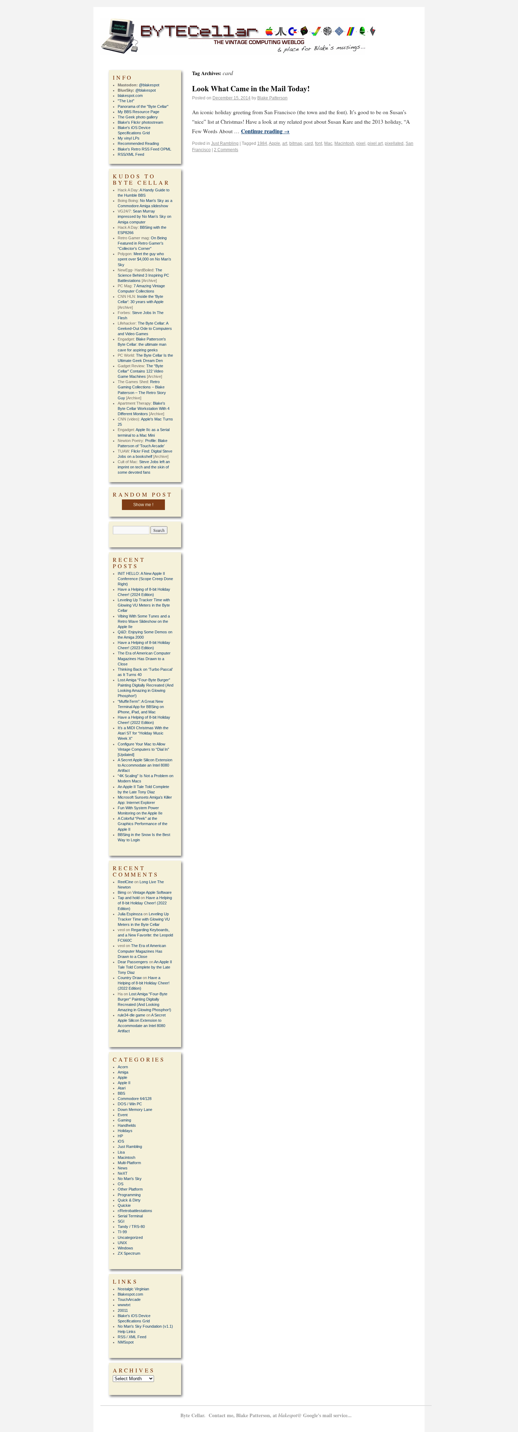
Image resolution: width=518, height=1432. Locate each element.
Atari (121, 1088)
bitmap (295, 143)
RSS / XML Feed (132, 1337)
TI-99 (122, 1232)
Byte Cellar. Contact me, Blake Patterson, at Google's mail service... (266, 1415)
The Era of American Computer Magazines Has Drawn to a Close (144, 658)
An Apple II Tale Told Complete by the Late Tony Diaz (145, 967)
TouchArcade (129, 1299)
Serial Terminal (130, 1216)
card (308, 143)
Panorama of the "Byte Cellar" (143, 106)
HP (120, 1136)
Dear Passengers (133, 962)
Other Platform (130, 1189)
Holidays (125, 1131)
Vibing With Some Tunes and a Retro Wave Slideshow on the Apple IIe (144, 621)
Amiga (123, 1072)
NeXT (123, 1173)
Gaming (124, 1120)
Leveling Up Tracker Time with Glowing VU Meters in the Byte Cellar (144, 605)
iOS (121, 1141)
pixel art (375, 143)
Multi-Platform (129, 1163)
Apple (274, 143)
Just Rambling (225, 143)
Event (123, 1115)
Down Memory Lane (135, 1109)
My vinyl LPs (129, 138)
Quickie (124, 1205)
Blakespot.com (130, 1294)
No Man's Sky (130, 1178)
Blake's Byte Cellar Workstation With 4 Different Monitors (143, 408)
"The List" (126, 101)
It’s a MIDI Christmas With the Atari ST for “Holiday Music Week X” (143, 733)
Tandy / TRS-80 (131, 1226)
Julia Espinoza (130, 914)
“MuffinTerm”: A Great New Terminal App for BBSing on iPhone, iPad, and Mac (141, 706)
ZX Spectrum (129, 1253)
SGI (121, 1221)
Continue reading (265, 131)
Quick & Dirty (129, 1200)
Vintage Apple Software (152, 892)
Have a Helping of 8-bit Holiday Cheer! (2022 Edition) (145, 903)
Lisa (121, 1152)
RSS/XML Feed (131, 154)
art (284, 143)
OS (120, 1184)
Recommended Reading (138, 143)
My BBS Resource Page (138, 112)
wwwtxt (124, 1305)
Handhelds (127, 1125)
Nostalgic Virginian (133, 1289)
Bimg (122, 892)
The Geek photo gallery (138, 117)
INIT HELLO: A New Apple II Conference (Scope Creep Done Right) (145, 578)
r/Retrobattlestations (135, 1211)
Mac (328, 143)
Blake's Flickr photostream (140, 122)
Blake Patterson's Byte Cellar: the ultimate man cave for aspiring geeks (142, 344)
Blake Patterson (272, 98)
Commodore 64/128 (135, 1098)
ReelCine (125, 882)
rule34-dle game (131, 1015)
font (318, 143)
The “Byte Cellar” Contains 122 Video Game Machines (140, 371)
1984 (262, 143)
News (123, 1168)
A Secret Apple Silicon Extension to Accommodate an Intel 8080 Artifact (145, 765)
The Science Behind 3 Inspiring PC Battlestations (143, 275)
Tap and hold (129, 898)
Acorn (123, 1067)
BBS (121, 1093)
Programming (129, 1195)
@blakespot (149, 85)
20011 (123, 1310)
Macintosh (344, 143)
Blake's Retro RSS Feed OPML (144, 149)
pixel (360, 143)
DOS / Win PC (130, 1104)
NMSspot (126, 1342)
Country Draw (130, 978)
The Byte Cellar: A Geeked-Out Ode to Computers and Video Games (145, 328)
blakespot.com (130, 95)
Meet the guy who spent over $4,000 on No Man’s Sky (144, 259)
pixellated (394, 143)
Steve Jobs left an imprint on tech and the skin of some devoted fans (144, 467)
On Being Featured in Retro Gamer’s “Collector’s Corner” (142, 243)
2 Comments (226, 149)
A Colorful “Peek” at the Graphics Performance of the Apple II (142, 823)
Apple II (124, 1083)
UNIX (122, 1243)
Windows (125, 1248)
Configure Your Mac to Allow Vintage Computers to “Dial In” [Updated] (143, 749)
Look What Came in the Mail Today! (251, 88)
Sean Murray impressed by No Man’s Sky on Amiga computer (144, 216)
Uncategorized (130, 1237)
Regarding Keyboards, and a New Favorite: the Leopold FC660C (145, 935)
